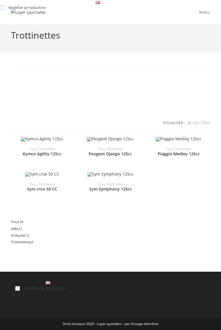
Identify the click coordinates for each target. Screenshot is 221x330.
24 (196, 122)
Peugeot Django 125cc (110, 153)
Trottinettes (46, 148)
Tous (205, 122)
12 (189, 122)
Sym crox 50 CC (42, 189)
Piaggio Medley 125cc (179, 153)
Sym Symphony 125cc (110, 189)
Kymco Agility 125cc (42, 153)
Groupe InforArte (144, 323)
